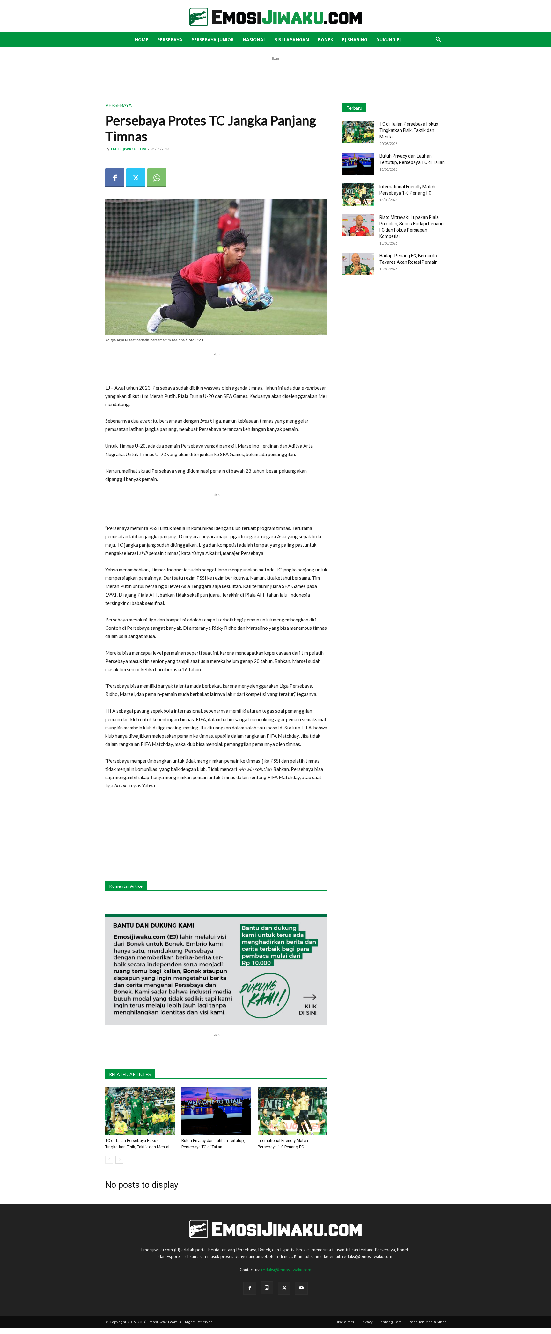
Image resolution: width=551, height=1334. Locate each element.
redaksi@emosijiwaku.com (286, 1270)
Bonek (325, 40)
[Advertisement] (275, 76)
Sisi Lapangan (292, 40)
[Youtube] (301, 1288)
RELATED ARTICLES (130, 1074)
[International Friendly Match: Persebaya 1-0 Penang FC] (292, 1111)
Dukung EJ (388, 40)
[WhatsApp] (156, 177)
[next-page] (119, 1160)
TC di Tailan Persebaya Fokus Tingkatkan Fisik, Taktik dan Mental (408, 130)
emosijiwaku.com (128, 149)
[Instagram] (267, 1287)
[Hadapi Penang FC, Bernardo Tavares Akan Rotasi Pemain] (358, 264)
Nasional (254, 40)
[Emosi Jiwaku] (275, 17)
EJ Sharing (354, 40)
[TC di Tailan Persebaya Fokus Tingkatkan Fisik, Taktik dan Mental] (140, 1111)
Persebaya (169, 40)
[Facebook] (114, 177)
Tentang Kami (391, 1321)
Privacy (366, 1321)
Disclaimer (344, 1321)
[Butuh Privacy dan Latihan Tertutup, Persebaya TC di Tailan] (216, 1111)
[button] (438, 40)
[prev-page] (109, 1160)
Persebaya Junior (212, 40)
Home (141, 40)
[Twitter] (135, 177)
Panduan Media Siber (427, 1321)
